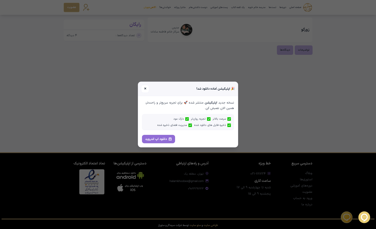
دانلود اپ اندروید (156, 139)
